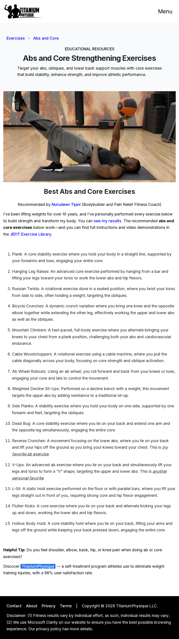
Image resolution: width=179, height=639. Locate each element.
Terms (66, 606)
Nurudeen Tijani (66, 204)
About (31, 606)
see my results (107, 221)
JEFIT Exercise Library (30, 234)
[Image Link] (22, 11)
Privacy (48, 606)
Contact (14, 606)
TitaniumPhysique (38, 566)
